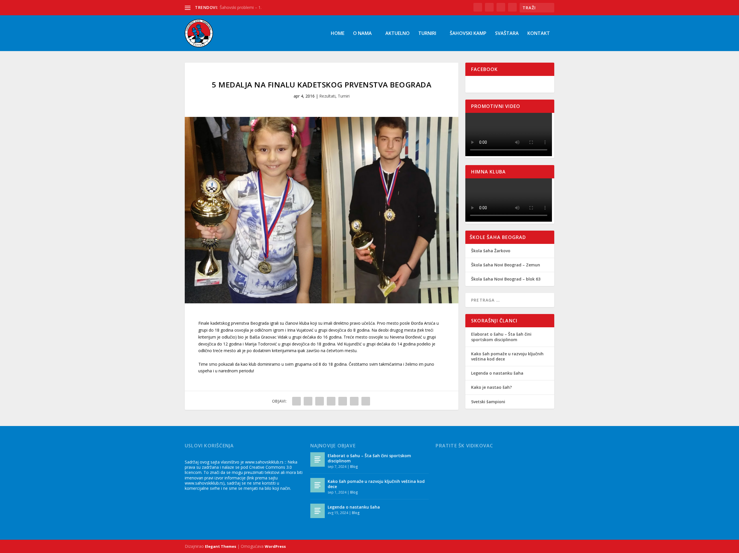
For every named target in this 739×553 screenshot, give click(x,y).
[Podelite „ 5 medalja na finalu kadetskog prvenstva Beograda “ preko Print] (366, 401)
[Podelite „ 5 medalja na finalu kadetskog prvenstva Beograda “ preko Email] (354, 401)
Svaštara (507, 33)
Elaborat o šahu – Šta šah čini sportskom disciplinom (501, 336)
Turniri (427, 33)
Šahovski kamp (468, 33)
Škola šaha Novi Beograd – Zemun (505, 265)
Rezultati (327, 96)
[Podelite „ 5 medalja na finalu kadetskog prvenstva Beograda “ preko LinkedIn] (342, 401)
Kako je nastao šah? (491, 387)
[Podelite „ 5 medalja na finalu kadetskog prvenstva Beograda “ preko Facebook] (296, 401)
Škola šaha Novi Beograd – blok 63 (505, 279)
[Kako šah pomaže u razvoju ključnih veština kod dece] (317, 485)
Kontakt (538, 33)
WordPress (275, 546)
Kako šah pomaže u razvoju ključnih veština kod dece (507, 356)
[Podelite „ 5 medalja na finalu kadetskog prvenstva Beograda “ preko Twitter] (308, 401)
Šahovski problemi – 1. (241, 7)
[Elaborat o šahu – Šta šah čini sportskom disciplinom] (317, 459)
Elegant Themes (220, 546)
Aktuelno (397, 33)
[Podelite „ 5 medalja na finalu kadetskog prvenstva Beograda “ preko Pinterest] (331, 401)
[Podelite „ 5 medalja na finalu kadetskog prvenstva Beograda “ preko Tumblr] (319, 401)
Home (337, 33)
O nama (362, 33)
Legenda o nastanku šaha (497, 373)
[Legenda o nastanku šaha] (317, 511)
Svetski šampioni (488, 401)
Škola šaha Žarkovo (490, 250)
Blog (354, 466)
